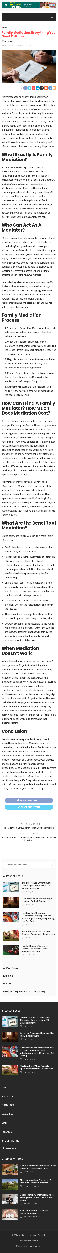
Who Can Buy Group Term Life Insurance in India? (34, 1212)
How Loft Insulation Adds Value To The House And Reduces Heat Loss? (38, 1167)
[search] (52, 17)
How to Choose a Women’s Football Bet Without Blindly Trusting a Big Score (35, 949)
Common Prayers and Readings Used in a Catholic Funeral (37, 900)
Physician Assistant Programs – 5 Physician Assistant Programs (35, 1181)
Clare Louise (10, 41)
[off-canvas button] (5, 17)
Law (5, 27)
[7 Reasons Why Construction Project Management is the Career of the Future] (10, 1199)
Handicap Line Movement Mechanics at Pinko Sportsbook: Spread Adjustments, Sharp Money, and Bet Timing (38, 917)
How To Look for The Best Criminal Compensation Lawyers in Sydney (29, 839)
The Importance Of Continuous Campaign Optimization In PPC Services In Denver (37, 885)
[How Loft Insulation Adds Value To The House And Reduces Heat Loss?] (10, 1169)
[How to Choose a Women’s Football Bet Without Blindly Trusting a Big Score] (11, 950)
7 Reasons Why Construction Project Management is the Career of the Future (37, 1197)
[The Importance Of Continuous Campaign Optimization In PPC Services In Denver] (11, 887)
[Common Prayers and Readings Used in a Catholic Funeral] (11, 902)
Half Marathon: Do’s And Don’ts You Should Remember (29, 827)
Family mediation (11, 167)
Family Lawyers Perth (30, 274)
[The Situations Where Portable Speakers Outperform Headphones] (11, 935)
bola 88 (7, 983)
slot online (8, 1095)
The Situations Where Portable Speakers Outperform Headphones (38, 933)
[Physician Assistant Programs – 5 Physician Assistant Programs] (10, 1184)
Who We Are (36, 1246)
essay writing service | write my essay (24, 991)
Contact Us (21, 1246)
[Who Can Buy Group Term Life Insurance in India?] (10, 1214)
